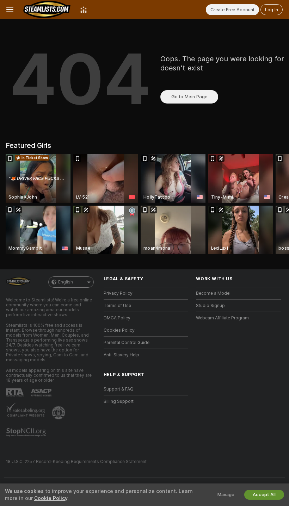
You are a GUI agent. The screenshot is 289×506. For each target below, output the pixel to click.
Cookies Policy (119, 330)
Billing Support (119, 401)
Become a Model (213, 293)
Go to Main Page (189, 96)
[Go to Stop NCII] (27, 432)
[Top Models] (83, 9)
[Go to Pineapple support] (59, 412)
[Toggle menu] (10, 9)
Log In (271, 9)
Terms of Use (117, 305)
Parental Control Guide (126, 342)
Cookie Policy (50, 498)
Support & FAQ (119, 389)
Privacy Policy (118, 293)
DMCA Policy (117, 318)
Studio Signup (210, 305)
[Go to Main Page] (47, 9)
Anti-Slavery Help (121, 354)
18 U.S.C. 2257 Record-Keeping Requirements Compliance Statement (76, 461)
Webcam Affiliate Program (222, 318)
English (65, 282)
